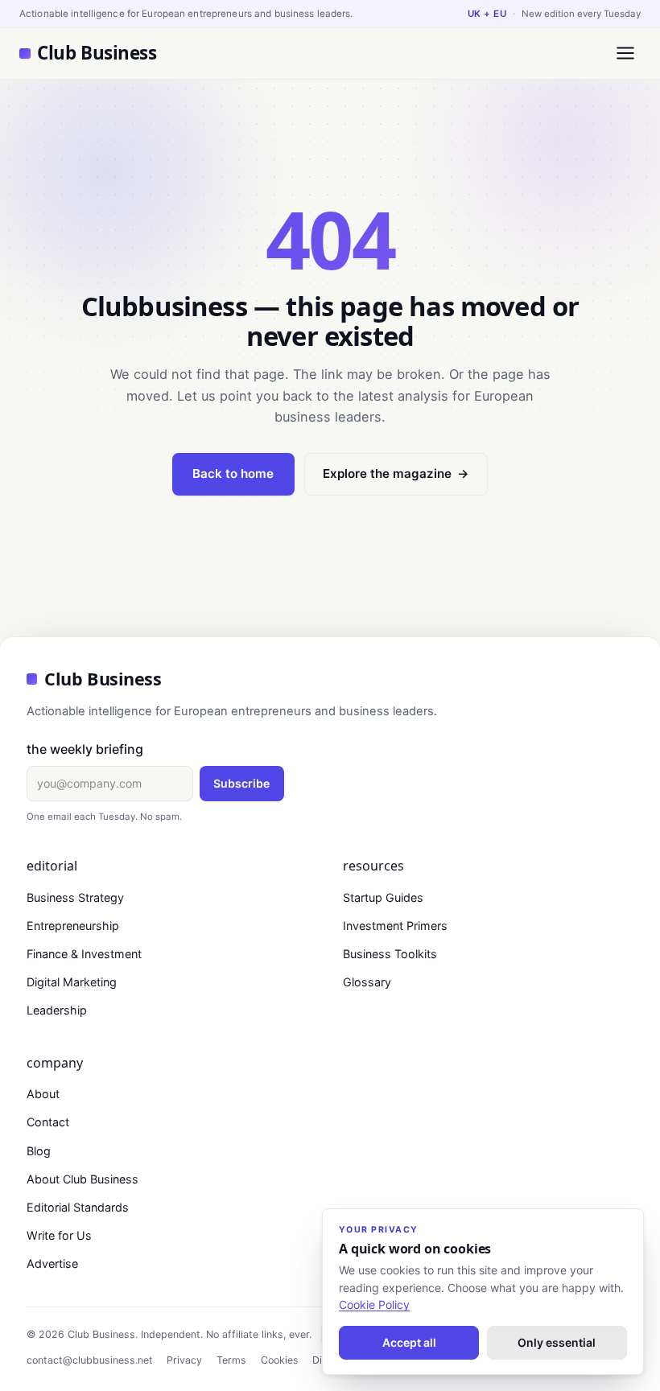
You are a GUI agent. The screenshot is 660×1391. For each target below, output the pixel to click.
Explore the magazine (395, 473)
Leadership (57, 1010)
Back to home (233, 473)
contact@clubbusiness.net (90, 1360)
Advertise (52, 1263)
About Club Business (82, 1179)
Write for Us (59, 1235)
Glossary (367, 982)
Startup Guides (383, 897)
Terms (231, 1360)
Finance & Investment (84, 954)
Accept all (409, 1342)
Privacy (184, 1360)
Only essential (557, 1342)
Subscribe (241, 783)
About (43, 1094)
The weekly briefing (85, 749)
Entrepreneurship (73, 925)
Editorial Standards (78, 1207)
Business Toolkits (390, 954)
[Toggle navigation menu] (625, 53)
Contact (48, 1122)
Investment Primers (395, 925)
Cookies (280, 1360)
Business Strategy (75, 897)
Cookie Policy (374, 1304)
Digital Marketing (72, 982)
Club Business (96, 52)
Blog (39, 1151)
